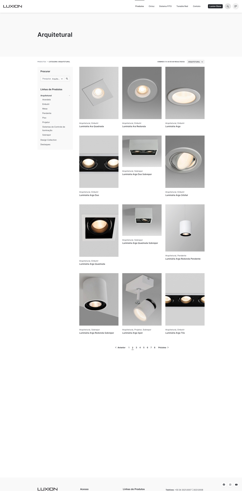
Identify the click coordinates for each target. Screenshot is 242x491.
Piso (44, 118)
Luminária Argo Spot (132, 333)
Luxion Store (215, 6)
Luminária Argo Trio (175, 333)
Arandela (46, 99)
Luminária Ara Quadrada (91, 126)
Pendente (46, 113)
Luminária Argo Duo (89, 195)
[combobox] (196, 62)
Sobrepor (46, 135)
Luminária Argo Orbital (176, 195)
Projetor (46, 122)
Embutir (46, 104)
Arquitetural (46, 95)
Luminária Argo (172, 126)
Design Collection (48, 140)
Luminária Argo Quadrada (92, 264)
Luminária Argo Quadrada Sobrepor (140, 243)
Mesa (44, 108)
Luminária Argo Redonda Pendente (183, 259)
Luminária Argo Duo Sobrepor (137, 174)
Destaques (45, 144)
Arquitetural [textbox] (194, 62)
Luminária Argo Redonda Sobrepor (96, 333)
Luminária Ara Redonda (134, 126)
